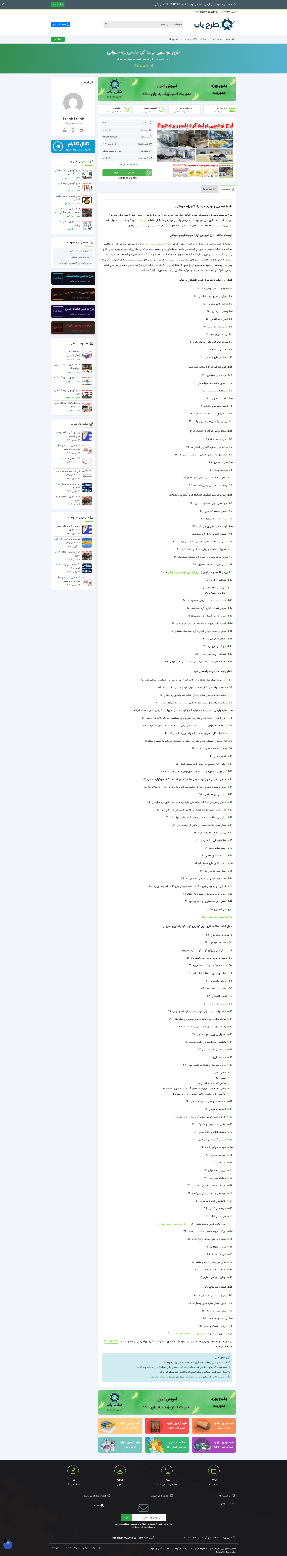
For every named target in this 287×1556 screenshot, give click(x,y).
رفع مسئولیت (96, 1548)
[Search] (106, 24)
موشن (223, 1503)
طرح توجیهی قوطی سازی (173, 1224)
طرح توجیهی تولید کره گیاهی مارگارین (189, 1334)
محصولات (217, 39)
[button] (3, 4)
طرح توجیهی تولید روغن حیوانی (183, 572)
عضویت (126, 1517)
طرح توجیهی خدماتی (79, 250)
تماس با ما (173, 39)
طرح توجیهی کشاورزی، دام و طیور (74, 263)
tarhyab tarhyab (109, 137)
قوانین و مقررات (81, 1548)
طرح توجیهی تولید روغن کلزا (155, 244)
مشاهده (58, 4)
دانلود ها (160, 59)
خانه (228, 39)
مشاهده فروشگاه (72, 123)
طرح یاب (142, 220)
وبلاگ (203, 39)
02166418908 (111, 1341)
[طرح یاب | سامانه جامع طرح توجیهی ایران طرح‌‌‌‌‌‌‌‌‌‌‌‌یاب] (214, 24)
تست (232, 1503)
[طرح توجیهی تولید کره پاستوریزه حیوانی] (195, 140)
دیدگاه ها (207, 189)
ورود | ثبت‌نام (60, 24)
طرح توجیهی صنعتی (111, 151)
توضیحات (226, 189)
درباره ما (188, 39)
